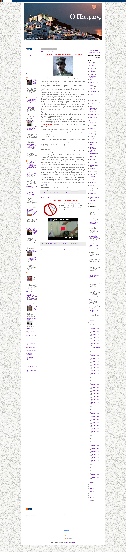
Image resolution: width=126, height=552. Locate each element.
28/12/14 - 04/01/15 (95, 477)
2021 (91, 491)
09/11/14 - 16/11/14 (95, 457)
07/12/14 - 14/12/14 (95, 469)
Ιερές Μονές (92, 122)
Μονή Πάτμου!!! (92, 258)
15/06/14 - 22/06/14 (95, 396)
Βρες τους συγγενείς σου (31, 371)
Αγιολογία (91, 68)
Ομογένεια (91, 150)
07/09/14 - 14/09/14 (95, 431)
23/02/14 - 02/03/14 (95, 350)
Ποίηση (91, 168)
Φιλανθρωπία (92, 188)
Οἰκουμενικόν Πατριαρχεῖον (30, 354)
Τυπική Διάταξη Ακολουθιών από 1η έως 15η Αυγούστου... (94, 265)
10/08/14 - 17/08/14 (95, 419)
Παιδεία (91, 154)
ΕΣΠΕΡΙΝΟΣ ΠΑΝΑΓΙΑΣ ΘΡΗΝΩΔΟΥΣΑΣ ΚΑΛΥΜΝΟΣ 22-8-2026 (31, 146)
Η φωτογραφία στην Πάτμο (31, 319)
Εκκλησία (91, 96)
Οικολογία (91, 144)
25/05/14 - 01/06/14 (95, 387)
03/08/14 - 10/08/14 (95, 416)
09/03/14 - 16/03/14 (95, 355)
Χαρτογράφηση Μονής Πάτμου (32, 366)
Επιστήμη (91, 105)
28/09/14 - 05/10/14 (95, 440)
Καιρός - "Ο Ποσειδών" (32, 335)
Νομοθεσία (91, 139)
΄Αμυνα (90, 62)
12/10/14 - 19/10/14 (95, 445)
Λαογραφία (91, 131)
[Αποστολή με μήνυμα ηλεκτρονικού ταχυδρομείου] (72, 191)
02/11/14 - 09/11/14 (95, 454)
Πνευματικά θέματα (93, 165)
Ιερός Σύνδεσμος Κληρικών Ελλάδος (31, 228)
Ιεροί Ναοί (91, 123)
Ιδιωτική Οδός (30, 120)
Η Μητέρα (91, 109)
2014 (91, 324)
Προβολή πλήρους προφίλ (94, 52)
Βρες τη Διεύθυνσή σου (31, 332)
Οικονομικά (59, 192)
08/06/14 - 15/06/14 (95, 393)
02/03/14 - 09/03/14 (95, 352)
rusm (66, 542)
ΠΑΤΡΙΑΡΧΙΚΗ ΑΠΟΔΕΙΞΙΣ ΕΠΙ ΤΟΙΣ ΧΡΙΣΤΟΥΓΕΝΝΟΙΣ (35, 309)
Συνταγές (91, 177)
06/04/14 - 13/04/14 (95, 367)
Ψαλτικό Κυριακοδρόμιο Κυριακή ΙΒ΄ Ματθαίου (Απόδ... (94, 276)
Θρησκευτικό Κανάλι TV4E (31, 343)
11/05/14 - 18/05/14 (95, 381)
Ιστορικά (52, 192)
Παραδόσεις (92, 156)
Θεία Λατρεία (92, 113)
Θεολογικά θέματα (93, 114)
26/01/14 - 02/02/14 (95, 334)
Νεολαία (91, 138)
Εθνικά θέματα (47, 192)
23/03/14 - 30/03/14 (95, 361)
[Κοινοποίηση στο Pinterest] (77, 191)
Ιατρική (52, 245)
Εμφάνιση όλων (35, 373)
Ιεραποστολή (92, 117)
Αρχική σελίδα (62, 249)
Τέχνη (90, 179)
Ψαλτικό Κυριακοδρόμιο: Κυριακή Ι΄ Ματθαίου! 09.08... (94, 210)
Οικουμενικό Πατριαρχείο (92, 148)
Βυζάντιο (91, 85)
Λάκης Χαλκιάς (92, 299)
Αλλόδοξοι (91, 71)
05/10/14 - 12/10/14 (95, 442)
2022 (91, 493)
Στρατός (91, 174)
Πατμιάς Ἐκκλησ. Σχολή (32, 186)
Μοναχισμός (92, 134)
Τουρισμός (91, 182)
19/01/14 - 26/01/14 (95, 331)
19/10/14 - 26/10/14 (95, 448)
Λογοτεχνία (91, 133)
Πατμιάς (91, 157)
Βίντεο (90, 79)
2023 (91, 495)
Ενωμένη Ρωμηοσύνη (32, 97)
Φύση (90, 190)
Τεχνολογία (92, 180)
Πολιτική (67, 192)
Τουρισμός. (91, 184)
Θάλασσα (91, 111)
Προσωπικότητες (73, 192)
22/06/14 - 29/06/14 (95, 399)
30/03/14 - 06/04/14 (95, 364)
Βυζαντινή (91, 81)
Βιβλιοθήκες (92, 77)
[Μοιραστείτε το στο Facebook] (75, 191)
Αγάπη (90, 63)
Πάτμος (91, 159)
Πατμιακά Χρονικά (31, 291)
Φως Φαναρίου (30, 250)
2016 (91, 482)
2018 (91, 486)
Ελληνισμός (91, 103)
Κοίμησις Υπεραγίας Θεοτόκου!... (93, 246)
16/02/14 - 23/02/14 (95, 343)
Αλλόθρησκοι (92, 73)
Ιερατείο (91, 119)
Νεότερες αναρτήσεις (45, 249)
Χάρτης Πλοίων (30, 328)
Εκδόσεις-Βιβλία (92, 94)
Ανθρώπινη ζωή (47, 245)
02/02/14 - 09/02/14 (95, 337)
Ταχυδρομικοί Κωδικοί (32, 350)
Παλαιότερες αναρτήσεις (80, 249)
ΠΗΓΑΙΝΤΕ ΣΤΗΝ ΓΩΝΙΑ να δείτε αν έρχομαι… (35, 82)
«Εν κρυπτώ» (30, 362)
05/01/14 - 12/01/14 (95, 325)
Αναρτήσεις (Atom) (50, 252)
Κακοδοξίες (91, 127)
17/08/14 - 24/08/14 (95, 422)
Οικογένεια (91, 142)
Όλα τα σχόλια (30, 517)
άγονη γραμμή (34, 321)
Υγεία (55, 245)
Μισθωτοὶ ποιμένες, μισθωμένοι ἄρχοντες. (35, 213)
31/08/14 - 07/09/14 (95, 428)
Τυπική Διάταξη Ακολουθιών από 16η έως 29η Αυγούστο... (94, 236)
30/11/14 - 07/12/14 (95, 466)
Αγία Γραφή (91, 65)
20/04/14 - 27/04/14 (95, 373)
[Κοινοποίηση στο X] (74, 191)
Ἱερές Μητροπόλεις (93, 120)
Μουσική (91, 136)
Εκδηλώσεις (91, 93)
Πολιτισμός (91, 171)
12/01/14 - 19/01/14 (95, 328)
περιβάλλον (92, 162)
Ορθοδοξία (91, 151)
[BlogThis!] (73, 191)
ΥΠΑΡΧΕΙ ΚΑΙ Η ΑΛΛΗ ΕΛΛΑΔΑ (93, 311)
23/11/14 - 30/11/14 (95, 463)
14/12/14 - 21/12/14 (95, 471)
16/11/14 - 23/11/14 (95, 460)
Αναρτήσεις (30, 514)
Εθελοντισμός (92, 89)
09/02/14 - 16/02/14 (95, 340)
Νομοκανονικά (92, 141)
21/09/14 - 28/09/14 (95, 437)
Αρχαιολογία (92, 76)
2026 (91, 500)
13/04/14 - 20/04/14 (95, 370)
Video (90, 203)
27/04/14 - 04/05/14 (95, 376)
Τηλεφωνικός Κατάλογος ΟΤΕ (30, 339)
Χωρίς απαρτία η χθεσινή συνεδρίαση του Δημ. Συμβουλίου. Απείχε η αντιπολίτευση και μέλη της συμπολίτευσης (32, 295)
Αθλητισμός (91, 70)
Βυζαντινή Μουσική (93, 82)
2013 (91, 322)
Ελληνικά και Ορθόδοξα (30, 210)
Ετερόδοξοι (91, 106)
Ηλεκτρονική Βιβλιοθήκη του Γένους (30, 358)
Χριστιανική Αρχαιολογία (94, 197)
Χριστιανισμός (92, 200)
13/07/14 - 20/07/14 (95, 408)
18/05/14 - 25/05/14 (95, 384)
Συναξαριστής (92, 176)
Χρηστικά (91, 193)
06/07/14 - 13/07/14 (95, 405)
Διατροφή (91, 86)
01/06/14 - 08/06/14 (95, 390)
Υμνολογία (91, 187)
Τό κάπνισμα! (45, 197)
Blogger (73, 542)
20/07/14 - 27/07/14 (95, 411)
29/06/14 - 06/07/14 (95, 402)
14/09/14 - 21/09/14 (95, 434)
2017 (91, 484)
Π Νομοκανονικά (93, 153)
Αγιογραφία (91, 66)
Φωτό (90, 191)
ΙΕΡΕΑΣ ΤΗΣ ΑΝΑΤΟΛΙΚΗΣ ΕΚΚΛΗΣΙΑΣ (30, 274)
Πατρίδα (64, 192)
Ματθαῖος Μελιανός (94, 50)
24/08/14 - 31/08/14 (95, 425)
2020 (91, 490)
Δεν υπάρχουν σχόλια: (65, 190)
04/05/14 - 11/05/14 (95, 379)
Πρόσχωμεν (29, 305)
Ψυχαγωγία (91, 201)
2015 (91, 481)
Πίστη (90, 164)
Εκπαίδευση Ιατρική (93, 102)
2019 (91, 488)
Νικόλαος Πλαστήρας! (48, 51)
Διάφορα (91, 88)
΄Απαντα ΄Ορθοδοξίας (31, 79)
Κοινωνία (91, 128)
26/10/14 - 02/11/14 (95, 451)
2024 (91, 497)
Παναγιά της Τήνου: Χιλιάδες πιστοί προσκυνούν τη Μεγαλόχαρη (93, 224)
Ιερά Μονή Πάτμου (31, 347)
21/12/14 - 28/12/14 (95, 474)
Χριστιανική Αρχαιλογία (94, 195)
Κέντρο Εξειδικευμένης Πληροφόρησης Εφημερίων (32, 162)
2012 (91, 320)
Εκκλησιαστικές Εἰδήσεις (94, 97)
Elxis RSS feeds (30, 144)
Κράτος (55, 192)
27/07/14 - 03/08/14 (95, 413)
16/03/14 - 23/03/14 (95, 358)
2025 (91, 499)
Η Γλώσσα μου (92, 108)
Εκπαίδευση (92, 100)
